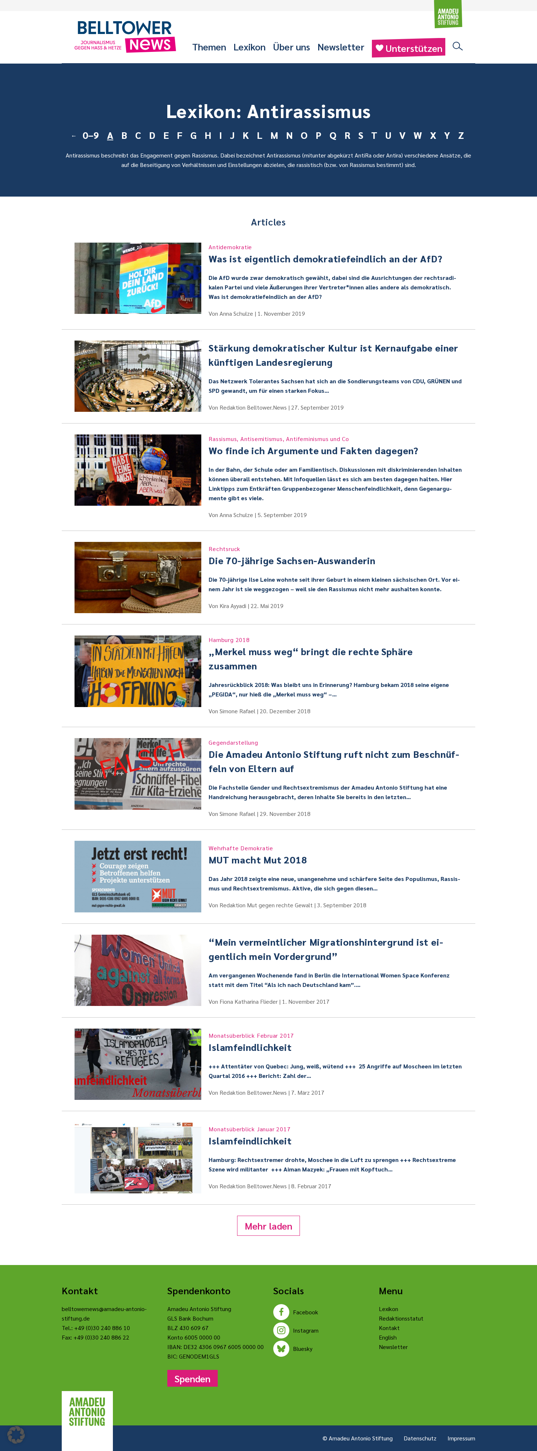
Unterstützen (413, 48)
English (388, 1337)
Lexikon (249, 46)
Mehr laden (268, 1225)
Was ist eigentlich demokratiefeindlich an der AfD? (325, 254)
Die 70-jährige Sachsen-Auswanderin (292, 555)
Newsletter (341, 46)
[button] (16, 1435)
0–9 (91, 135)
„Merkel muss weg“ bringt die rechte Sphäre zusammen (311, 654)
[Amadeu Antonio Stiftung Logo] (87, 1412)
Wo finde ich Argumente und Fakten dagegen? (313, 445)
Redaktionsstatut (401, 1318)
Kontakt (389, 1328)
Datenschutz (420, 1438)
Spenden (192, 1378)
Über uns (291, 46)
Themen (209, 46)
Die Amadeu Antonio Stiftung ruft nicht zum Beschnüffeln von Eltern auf (334, 756)
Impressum (461, 1438)
